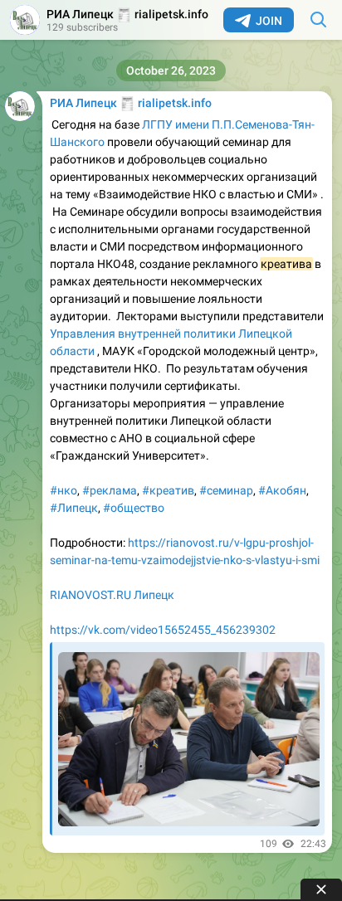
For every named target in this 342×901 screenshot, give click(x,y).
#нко (63, 490)
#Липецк (74, 507)
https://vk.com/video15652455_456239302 (163, 629)
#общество (133, 507)
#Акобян (282, 490)
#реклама (109, 490)
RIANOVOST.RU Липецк (112, 594)
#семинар (226, 490)
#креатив (168, 490)
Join (269, 20)
